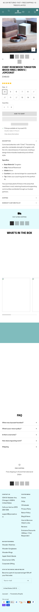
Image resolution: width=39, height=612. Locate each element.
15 (34, 97)
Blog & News (25, 516)
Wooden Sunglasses (9, 549)
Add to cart (19, 114)
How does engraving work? (12, 441)
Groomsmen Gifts (8, 560)
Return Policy (25, 513)
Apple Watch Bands (9, 556)
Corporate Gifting (8, 564)
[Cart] (35, 12)
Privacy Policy (26, 509)
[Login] (29, 12)
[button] (7, 83)
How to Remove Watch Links (26, 521)
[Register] (28, 581)
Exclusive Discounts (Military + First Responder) (28, 533)
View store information (11, 134)
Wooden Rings (7, 552)
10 (5, 97)
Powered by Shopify (16, 594)
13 (22, 97)
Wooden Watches (8, 545)
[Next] (35, 59)
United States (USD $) (10, 588)
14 (28, 97)
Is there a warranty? (9, 435)
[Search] (10, 12)
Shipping (5, 198)
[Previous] (4, 59)
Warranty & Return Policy (11, 203)
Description (6, 141)
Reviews (24, 527)
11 (10, 97)
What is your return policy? (11, 429)
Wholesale (25, 505)
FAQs (23, 501)
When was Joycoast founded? (12, 423)
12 (16, 97)
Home (23, 498)
